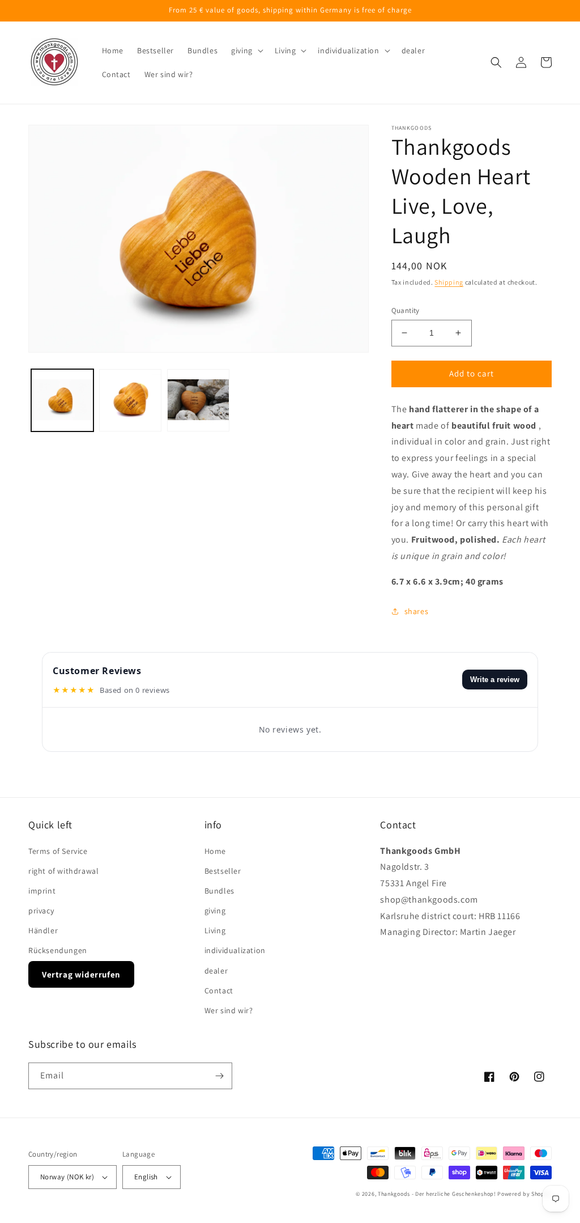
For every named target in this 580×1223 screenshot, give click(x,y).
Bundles (219, 891)
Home (215, 851)
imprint (42, 891)
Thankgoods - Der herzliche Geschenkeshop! (437, 1193)
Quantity (405, 310)
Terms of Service (58, 851)
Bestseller (222, 871)
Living (215, 930)
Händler (43, 930)
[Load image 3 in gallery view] (198, 400)
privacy (41, 910)
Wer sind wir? (228, 1010)
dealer (216, 971)
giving (215, 910)
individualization (235, 950)
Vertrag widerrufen (81, 974)
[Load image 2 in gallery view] (130, 400)
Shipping (448, 282)
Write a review (494, 679)
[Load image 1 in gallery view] (62, 400)
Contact (218, 990)
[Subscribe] (219, 1076)
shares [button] (416, 611)
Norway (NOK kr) (67, 1177)
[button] (246, 50)
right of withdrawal (63, 871)
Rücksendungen (57, 950)
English (146, 1177)
